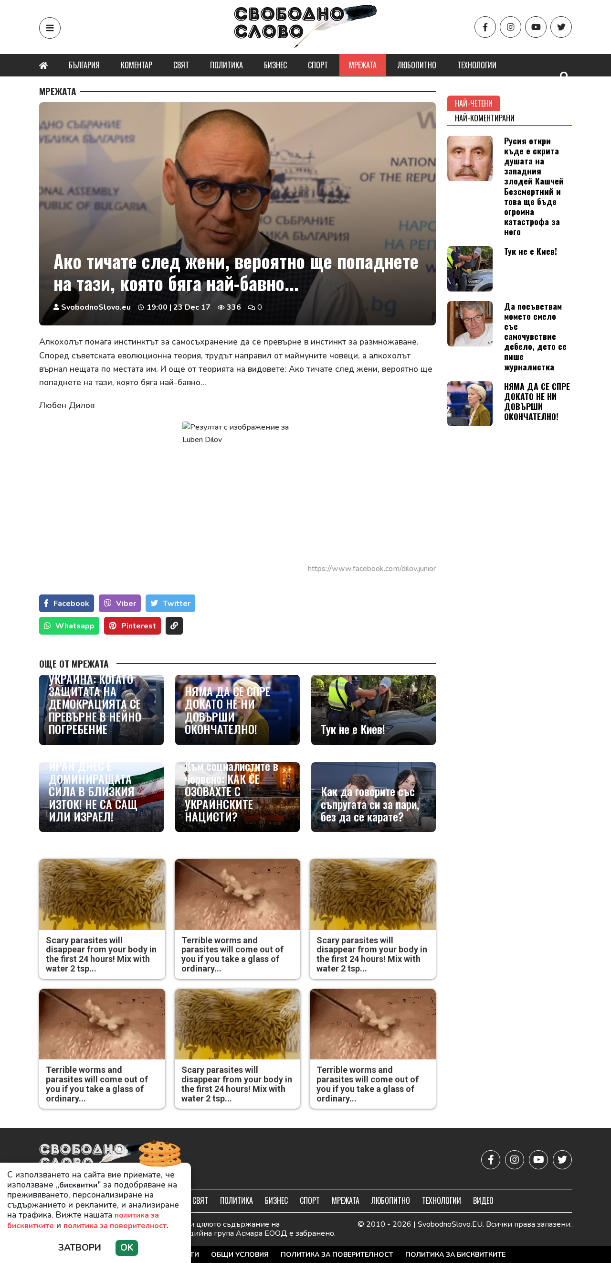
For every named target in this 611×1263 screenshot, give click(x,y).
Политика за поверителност (337, 1254)
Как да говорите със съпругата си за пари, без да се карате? (370, 803)
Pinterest (138, 626)
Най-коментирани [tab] (485, 118)
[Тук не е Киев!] (373, 710)
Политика (226, 65)
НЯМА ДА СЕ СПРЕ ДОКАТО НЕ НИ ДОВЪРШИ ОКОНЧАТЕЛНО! (227, 710)
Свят (181, 65)
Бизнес (275, 65)
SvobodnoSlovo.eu (96, 307)
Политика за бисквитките (455, 1254)
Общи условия (240, 1254)
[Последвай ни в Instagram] (510, 27)
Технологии (476, 65)
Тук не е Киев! (353, 729)
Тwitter (176, 603)
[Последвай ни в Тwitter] (561, 27)
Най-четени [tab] (474, 103)
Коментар (136, 65)
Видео (483, 1200)
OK (126, 1247)
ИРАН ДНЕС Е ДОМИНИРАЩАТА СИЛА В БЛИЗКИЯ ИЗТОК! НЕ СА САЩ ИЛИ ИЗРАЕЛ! (93, 790)
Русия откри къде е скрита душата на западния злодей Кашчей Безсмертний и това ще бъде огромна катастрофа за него (534, 185)
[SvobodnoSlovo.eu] (94, 1159)
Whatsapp (75, 626)
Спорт (318, 65)
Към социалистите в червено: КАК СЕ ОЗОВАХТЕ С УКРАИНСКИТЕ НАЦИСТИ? (231, 790)
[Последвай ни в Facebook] (485, 27)
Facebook (71, 603)
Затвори (79, 1247)
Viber (126, 603)
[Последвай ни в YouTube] (536, 27)
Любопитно (417, 65)
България (84, 65)
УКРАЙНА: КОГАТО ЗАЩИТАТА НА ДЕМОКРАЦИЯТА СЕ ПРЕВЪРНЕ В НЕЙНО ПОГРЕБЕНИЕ (95, 703)
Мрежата (363, 65)
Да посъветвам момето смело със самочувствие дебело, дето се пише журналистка (535, 336)
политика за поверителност (115, 1225)
